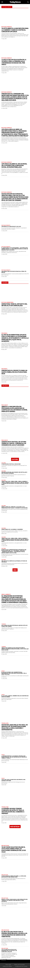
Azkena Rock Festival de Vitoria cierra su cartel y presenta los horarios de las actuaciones (13, 443)
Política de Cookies (7, 966)
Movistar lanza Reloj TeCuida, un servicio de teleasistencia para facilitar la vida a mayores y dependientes (14, 727)
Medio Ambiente (6, 594)
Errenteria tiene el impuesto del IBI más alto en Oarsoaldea (14, 304)
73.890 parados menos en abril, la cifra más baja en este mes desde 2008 (13, 876)
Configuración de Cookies (21, 966)
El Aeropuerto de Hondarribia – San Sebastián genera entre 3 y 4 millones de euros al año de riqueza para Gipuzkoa (14, 249)
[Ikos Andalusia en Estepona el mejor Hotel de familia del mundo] (15, 616)
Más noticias (5, 845)
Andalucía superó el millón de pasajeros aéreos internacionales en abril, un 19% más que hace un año (15, 648)
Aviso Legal (8, 964)
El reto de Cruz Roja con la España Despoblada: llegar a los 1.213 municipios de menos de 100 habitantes (14, 934)
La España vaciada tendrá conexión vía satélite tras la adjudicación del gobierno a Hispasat (12, 811)
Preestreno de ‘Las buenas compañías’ (12, 529)
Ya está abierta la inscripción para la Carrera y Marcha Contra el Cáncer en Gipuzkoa (14, 29)
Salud (2, 671)
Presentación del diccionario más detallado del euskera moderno (14, 473)
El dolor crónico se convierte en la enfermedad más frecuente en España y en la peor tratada (14, 673)
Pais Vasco (4, 405)
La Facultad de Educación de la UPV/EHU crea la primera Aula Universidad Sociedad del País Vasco (13, 62)
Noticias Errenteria (7, 302)
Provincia (4, 333)
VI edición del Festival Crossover (11, 464)
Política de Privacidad (19, 964)
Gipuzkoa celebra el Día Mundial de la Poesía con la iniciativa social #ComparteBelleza (14, 165)
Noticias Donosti (6, 26)
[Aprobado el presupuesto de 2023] (15, 218)
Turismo (3, 624)
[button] (27, 2)
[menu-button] (2, 2)
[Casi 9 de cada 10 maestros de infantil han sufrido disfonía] (15, 770)
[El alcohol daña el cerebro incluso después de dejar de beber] (15, 686)
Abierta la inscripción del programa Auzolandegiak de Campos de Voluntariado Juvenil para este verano (14, 409)
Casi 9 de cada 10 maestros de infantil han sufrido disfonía (13, 780)
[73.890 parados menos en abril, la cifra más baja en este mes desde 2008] (15, 867)
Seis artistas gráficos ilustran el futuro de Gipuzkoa (14, 561)
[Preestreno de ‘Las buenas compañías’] (15, 520)
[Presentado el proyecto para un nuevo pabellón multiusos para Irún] (15, 360)
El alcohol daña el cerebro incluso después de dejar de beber (14, 696)
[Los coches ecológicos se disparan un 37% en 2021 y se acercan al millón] (24, 951)
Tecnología (4, 723)
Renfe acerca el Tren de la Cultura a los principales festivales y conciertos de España (14, 507)
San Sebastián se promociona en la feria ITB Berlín (13, 272)
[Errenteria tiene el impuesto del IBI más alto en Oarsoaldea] (15, 293)
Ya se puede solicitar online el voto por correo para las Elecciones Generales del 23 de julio (13, 849)
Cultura (3, 462)
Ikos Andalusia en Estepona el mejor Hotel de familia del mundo (14, 626)
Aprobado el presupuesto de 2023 (11, 226)
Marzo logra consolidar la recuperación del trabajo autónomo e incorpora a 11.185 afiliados (14, 900)
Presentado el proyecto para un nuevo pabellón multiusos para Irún (14, 372)
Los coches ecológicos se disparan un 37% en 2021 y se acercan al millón (9, 950)
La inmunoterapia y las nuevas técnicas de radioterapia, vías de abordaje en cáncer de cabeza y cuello (14, 757)
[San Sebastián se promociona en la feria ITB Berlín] (15, 263)
